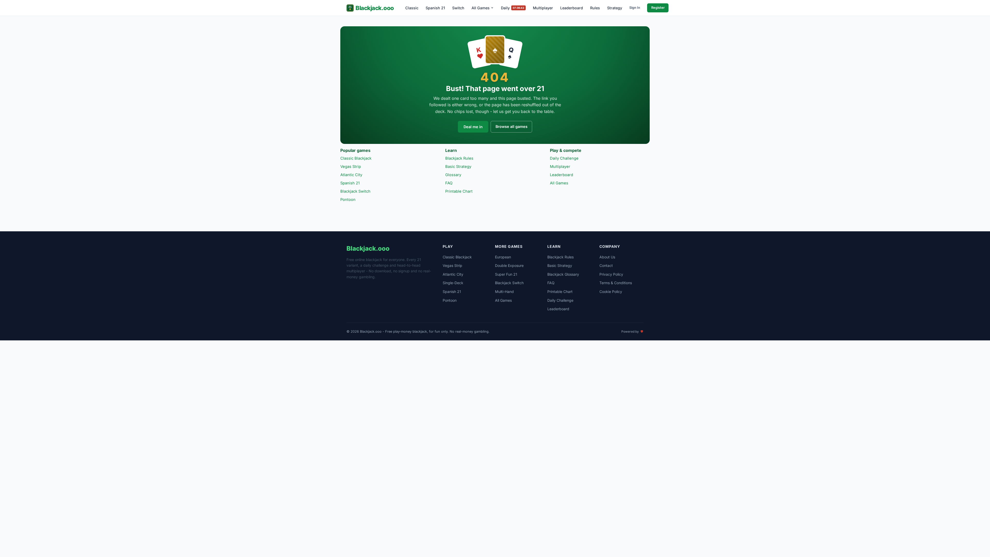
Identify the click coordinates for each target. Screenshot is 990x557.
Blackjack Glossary (563, 274)
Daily (512, 8)
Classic (411, 8)
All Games (481, 8)
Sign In (634, 8)
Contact (606, 265)
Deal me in (473, 127)
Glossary (453, 175)
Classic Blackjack (356, 158)
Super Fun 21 (506, 274)
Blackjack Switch (355, 191)
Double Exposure (509, 265)
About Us (607, 257)
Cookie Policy (610, 291)
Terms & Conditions (615, 283)
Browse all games (511, 126)
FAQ (448, 183)
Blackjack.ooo (375, 7)
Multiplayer (543, 8)
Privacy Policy (611, 274)
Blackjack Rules (459, 158)
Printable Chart (459, 191)
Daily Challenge (564, 158)
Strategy (614, 8)
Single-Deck (453, 283)
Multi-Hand (504, 291)
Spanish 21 (435, 8)
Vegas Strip (350, 166)
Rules (595, 8)
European (503, 257)
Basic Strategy (458, 166)
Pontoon (348, 199)
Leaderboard (571, 8)
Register (658, 8)
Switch (458, 8)
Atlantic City (351, 175)
